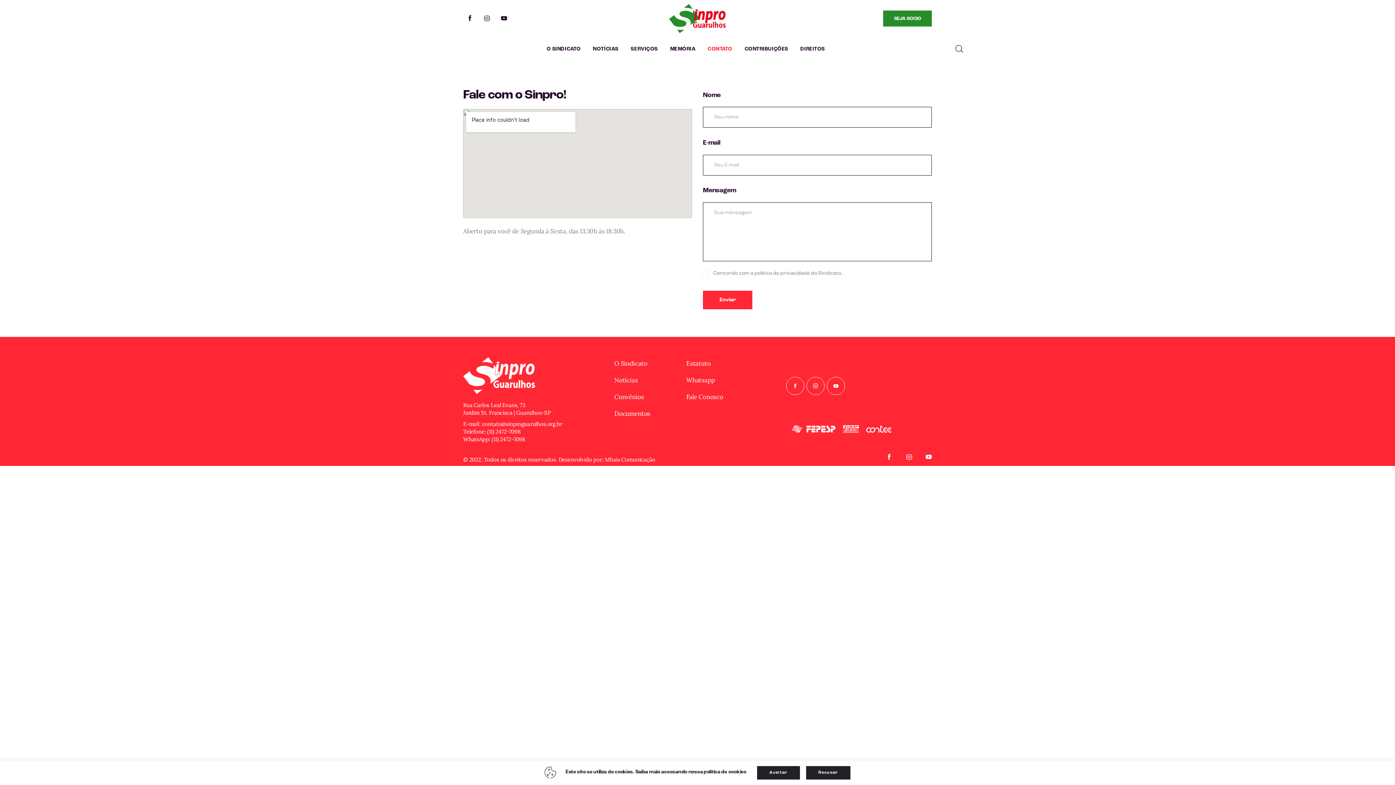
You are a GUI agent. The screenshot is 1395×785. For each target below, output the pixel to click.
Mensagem (719, 191)
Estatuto (698, 363)
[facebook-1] (470, 18)
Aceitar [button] (778, 773)
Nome (712, 95)
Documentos (632, 414)
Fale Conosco (704, 397)
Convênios (629, 397)
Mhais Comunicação (630, 459)
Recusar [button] (828, 773)
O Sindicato (630, 363)
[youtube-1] (504, 18)
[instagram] (487, 18)
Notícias (626, 380)
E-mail (711, 143)
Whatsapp (700, 380)
